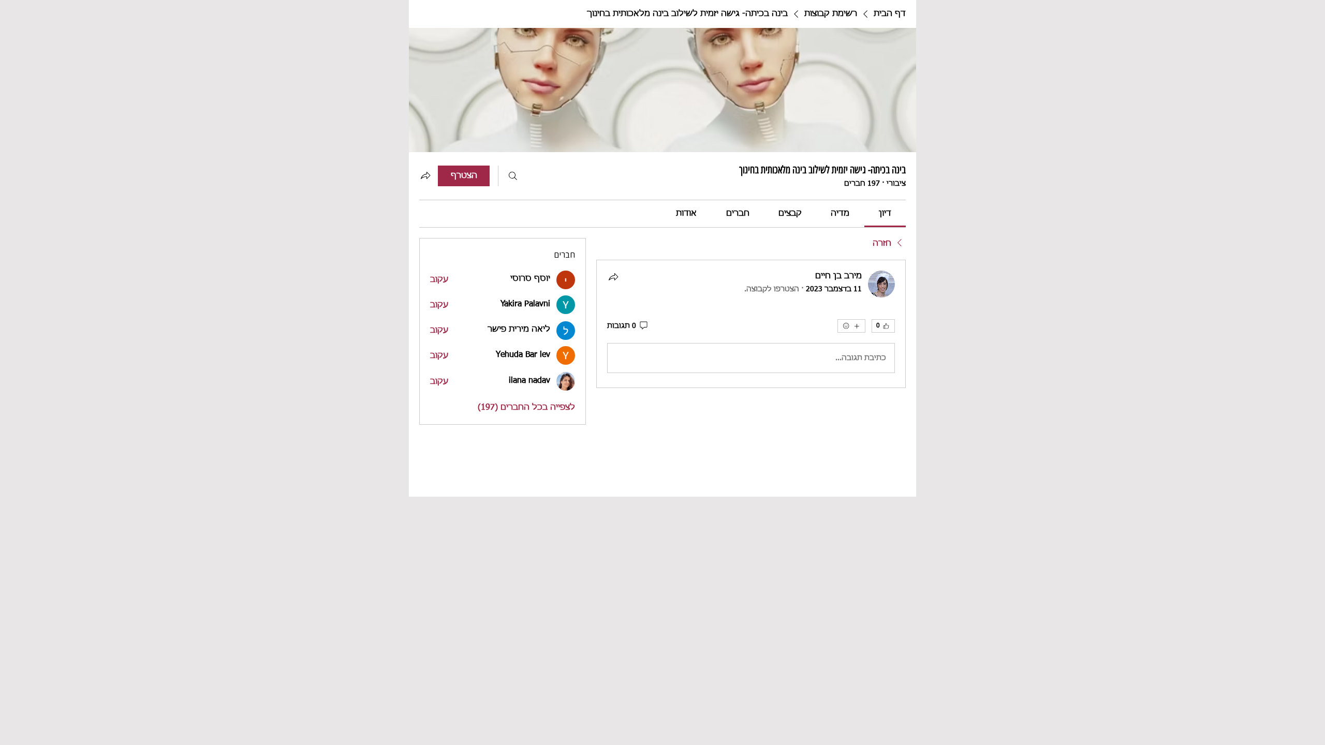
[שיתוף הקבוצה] (425, 175)
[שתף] (613, 277)
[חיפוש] (513, 176)
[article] (751, 324)
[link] (885, 214)
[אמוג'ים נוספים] (851, 326)
